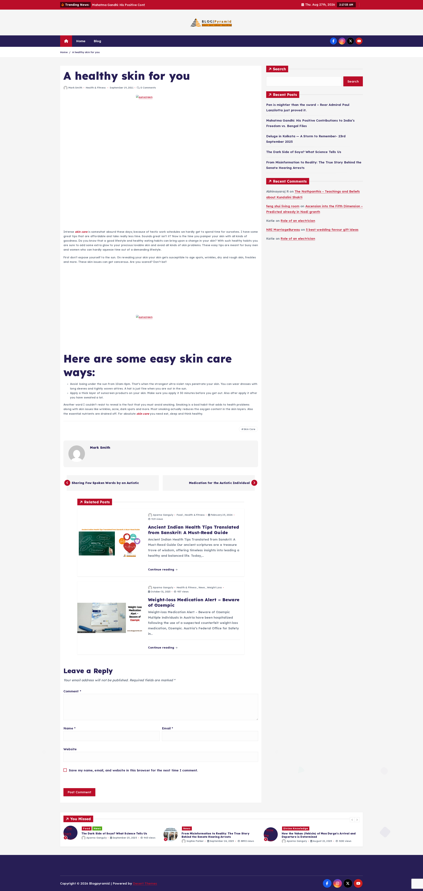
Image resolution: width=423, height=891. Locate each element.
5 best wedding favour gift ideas (332, 230)
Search (279, 69)
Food (180, 514)
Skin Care (249, 429)
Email (167, 728)
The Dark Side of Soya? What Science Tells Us (303, 152)
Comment (72, 691)
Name (69, 728)
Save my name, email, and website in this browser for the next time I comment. (133, 770)
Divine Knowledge (195, 828)
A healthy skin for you (86, 52)
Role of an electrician (298, 221)
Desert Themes (145, 883)
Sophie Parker (95, 841)
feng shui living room (282, 206)
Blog (97, 41)
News (202, 587)
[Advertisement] (160, 155)
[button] (352, 819)
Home (81, 41)
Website (70, 749)
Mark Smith (75, 87)
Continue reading (161, 569)
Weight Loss (214, 587)
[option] (111, 834)
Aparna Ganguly (163, 514)
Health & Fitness (96, 87)
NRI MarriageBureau (283, 230)
